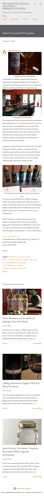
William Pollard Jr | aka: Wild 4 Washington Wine (15, 6)
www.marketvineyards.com (11, 236)
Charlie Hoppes (25, 257)
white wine (21, 268)
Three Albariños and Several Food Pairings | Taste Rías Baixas (18, 320)
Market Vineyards (30, 260)
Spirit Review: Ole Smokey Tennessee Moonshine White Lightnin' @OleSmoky (20, 451)
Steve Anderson (8, 265)
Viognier (19, 265)
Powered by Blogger (23, 488)
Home (4, 19)
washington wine (9, 268)
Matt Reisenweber (9, 262)
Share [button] (4, 271)
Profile (25, 19)
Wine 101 (15, 19)
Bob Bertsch (13, 257)
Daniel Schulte (8, 260)
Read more (37, 343)
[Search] (35, 3)
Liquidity (18, 260)
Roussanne (21, 262)
